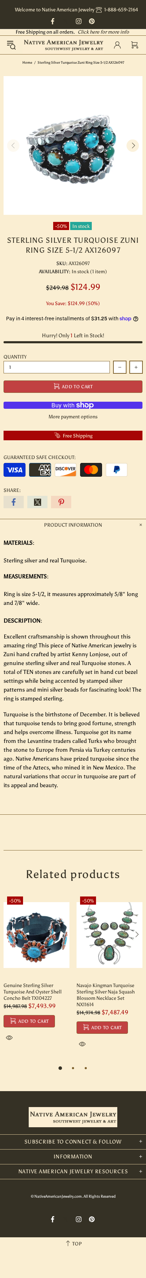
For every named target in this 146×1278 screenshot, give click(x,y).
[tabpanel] (36, 975)
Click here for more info (103, 32)
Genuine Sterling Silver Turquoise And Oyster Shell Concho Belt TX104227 (33, 991)
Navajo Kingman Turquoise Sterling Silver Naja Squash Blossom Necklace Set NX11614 (106, 995)
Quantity (15, 357)
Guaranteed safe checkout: (40, 457)
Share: (12, 490)
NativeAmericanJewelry (63, 45)
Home (27, 63)
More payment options (73, 417)
